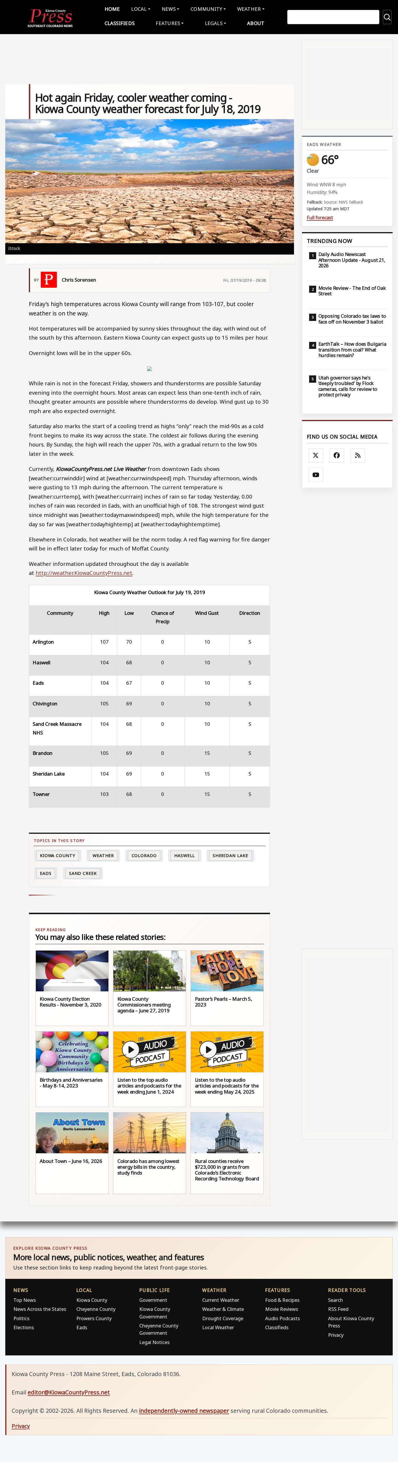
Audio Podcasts (282, 1318)
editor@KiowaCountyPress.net (69, 1392)
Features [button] (168, 23)
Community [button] (206, 9)
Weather (103, 855)
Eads (46, 873)
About (255, 23)
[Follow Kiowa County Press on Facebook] (337, 455)
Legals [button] (214, 23)
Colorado (144, 855)
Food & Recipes (282, 1300)
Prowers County (94, 1318)
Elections (23, 1327)
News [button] (169, 9)
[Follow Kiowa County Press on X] (316, 455)
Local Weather (218, 1327)
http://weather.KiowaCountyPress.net (84, 572)
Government (153, 1300)
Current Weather (220, 1300)
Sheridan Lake (230, 855)
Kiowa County (57, 855)
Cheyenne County (95, 1309)
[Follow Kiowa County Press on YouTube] (316, 475)
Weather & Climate (223, 1309)
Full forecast (320, 218)
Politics (21, 1318)
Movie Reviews (281, 1309)
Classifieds (120, 23)
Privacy (336, 1335)
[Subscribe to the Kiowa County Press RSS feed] (358, 455)
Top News (24, 1300)
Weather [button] (249, 9)
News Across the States (39, 1309)
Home (112, 9)
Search (335, 1300)
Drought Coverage (222, 1318)
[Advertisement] (347, 718)
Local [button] (139, 9)
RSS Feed (338, 1309)
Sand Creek (83, 873)
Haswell (184, 855)
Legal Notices (154, 1342)
